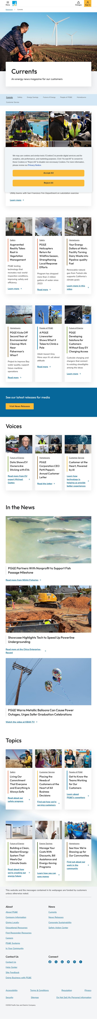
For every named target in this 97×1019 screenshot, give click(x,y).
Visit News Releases (19, 406)
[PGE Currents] (81, 962)
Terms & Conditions (39, 990)
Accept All (49, 173)
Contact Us (11, 962)
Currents (52, 912)
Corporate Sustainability (59, 922)
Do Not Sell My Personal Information (73, 997)
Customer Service (76, 458)
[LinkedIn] (62, 962)
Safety (12, 240)
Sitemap (35, 997)
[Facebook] (50, 962)
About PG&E (12, 912)
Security (9, 997)
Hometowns (74, 240)
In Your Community (15, 948)
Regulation (67, 990)
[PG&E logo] (14, 3)
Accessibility (12, 990)
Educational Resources (16, 927)
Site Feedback (12, 972)
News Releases (56, 917)
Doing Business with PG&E (18, 977)
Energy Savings (45, 843)
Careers (9, 938)
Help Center (11, 967)
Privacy (88, 990)
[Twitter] (56, 962)
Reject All (48, 183)
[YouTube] (68, 962)
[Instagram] (74, 962)
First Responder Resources (18, 932)
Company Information (16, 917)
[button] (8, 3)
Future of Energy (76, 328)
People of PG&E (46, 328)
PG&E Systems (13, 943)
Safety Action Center (58, 927)
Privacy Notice (34, 165)
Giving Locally (12, 922)
